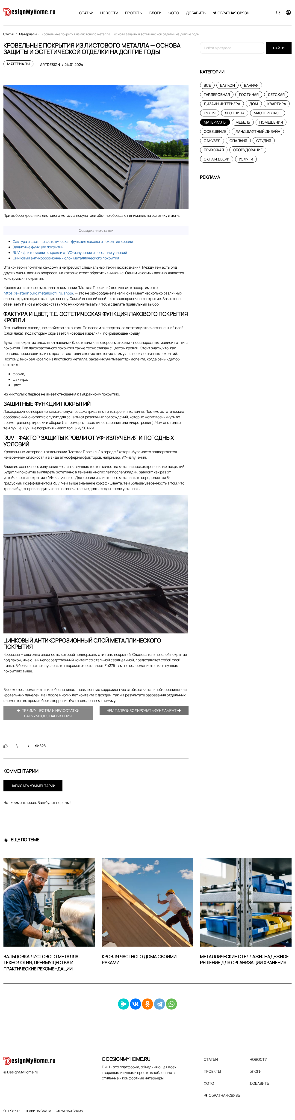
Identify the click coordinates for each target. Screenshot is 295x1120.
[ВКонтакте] (135, 1004)
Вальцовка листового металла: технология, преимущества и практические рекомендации (41, 963)
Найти (278, 48)
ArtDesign (50, 64)
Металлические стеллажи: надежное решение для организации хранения (244, 960)
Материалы (18, 63)
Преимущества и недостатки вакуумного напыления (50, 713)
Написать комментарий (33, 785)
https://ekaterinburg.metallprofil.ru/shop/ (38, 293)
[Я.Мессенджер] (123, 1004)
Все (207, 85)
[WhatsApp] (171, 1004)
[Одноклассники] (147, 1004)
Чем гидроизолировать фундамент (142, 710)
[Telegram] (159, 1004)
